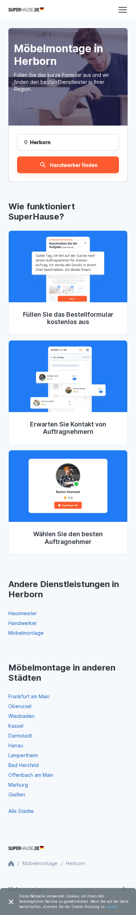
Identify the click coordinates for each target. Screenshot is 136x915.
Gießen (16, 795)
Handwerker (22, 623)
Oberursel (19, 706)
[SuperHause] (26, 9)
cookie (112, 906)
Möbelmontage (26, 633)
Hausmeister (22, 613)
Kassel (15, 726)
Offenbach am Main (30, 775)
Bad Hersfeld (23, 765)
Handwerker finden (74, 165)
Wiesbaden (21, 716)
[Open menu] (123, 10)
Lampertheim (23, 755)
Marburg (18, 785)
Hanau (15, 745)
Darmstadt (20, 736)
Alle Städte (21, 811)
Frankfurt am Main (29, 696)
